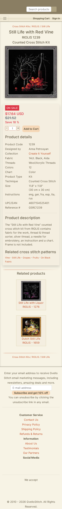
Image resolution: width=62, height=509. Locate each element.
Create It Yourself (40, 153)
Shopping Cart (41, 18)
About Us (31, 443)
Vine (7, 257)
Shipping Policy (31, 429)
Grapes (27, 257)
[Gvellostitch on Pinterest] (31, 469)
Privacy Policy (31, 424)
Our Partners (31, 452)
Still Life (16, 257)
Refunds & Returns (31, 434)
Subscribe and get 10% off (31, 393)
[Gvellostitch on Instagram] (42, 469)
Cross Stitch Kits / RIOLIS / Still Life (31, 26)
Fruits (36, 257)
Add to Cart (31, 128)
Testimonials (31, 448)
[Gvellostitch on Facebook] (19, 469)
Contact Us (31, 419)
